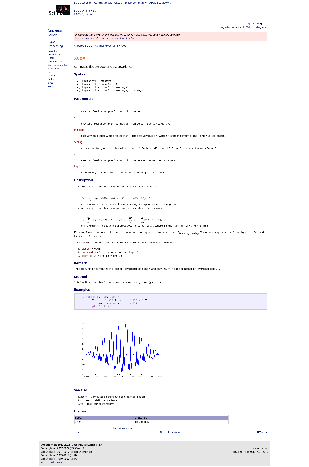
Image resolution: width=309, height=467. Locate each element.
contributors (54, 462)
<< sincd (79, 432)
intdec (51, 79)
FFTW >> (262, 432)
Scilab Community (136, 2)
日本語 (247, 27)
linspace (89, 296)
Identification (55, 61)
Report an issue (122, 428)
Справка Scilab (55, 32)
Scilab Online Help (85, 10)
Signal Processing (55, 44)
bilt (49, 72)
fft (81, 404)
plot (95, 306)
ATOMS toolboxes (160, 2)
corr (81, 269)
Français (236, 27)
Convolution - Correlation (54, 53)
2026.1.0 (141, 34)
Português (259, 27)
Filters (51, 57)
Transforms (54, 68)
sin (110, 300)
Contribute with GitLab (108, 2)
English (224, 27)
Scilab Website (83, 2)
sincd (50, 82)
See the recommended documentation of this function (105, 38)
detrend (52, 75)
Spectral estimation (58, 64)
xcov (50, 86)
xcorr (83, 396)
